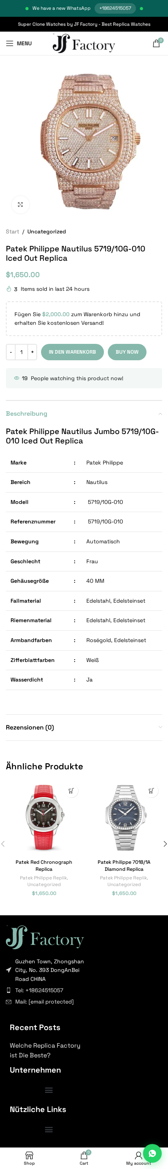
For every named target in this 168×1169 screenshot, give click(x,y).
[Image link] (45, 936)
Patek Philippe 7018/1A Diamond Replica (124, 865)
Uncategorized (46, 231)
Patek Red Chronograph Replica (44, 865)
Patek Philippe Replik (43, 878)
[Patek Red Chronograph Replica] (44, 818)
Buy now (127, 352)
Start (12, 231)
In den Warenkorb (72, 352)
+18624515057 (115, 8)
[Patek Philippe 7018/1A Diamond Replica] (124, 818)
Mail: (44, 1001)
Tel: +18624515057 (39, 990)
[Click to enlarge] (20, 205)
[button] (71, 790)
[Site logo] (84, 42)
